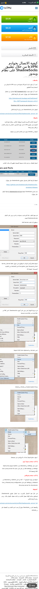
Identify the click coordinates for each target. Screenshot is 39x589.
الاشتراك (21, 577)
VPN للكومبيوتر (13, 582)
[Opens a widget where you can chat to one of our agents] (32, 585)
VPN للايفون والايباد (16, 584)
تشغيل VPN (28, 577)
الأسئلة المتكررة (31, 579)
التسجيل (19, 579)
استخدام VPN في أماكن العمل (28, 582)
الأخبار (24, 579)
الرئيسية (35, 577)
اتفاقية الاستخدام (10, 579)
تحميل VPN (14, 577)
